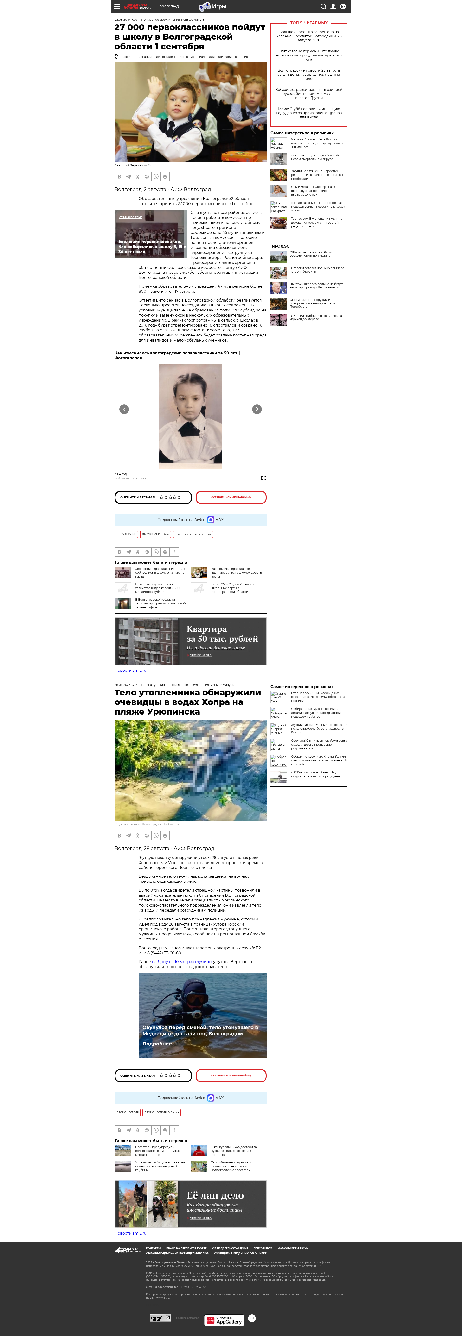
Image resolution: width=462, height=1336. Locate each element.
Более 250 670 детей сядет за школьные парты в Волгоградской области (233, 588)
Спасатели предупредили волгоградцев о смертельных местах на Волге (157, 1150)
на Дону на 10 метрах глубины (182, 961)
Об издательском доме (230, 1248)
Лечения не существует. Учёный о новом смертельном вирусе (316, 157)
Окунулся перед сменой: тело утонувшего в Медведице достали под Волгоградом (200, 1031)
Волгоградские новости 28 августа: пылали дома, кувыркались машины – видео (309, 74)
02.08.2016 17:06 (126, 19)
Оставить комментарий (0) (231, 497)
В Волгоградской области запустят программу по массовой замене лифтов (160, 603)
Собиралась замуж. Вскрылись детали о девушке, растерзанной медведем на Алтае (316, 712)
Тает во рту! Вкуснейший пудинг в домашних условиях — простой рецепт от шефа (316, 222)
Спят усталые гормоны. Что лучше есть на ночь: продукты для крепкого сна (309, 55)
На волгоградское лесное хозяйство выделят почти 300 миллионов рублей (157, 588)
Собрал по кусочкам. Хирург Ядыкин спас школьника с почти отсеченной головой (319, 760)
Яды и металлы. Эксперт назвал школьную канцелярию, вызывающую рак (315, 190)
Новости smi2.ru (131, 670)
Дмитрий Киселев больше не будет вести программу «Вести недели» (316, 285)
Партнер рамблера (187, 1318)
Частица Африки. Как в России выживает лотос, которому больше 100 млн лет (317, 143)
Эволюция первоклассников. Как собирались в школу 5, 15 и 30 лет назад (160, 572)
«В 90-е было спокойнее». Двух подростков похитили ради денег (316, 774)
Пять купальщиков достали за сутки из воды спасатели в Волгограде (234, 1150)
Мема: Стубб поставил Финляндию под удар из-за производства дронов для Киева (309, 113)
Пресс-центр (263, 1248)
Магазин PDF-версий (293, 1248)
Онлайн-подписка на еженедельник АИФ (177, 1253)
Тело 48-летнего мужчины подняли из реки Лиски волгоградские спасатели (231, 1166)
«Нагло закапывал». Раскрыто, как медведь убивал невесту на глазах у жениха (318, 206)
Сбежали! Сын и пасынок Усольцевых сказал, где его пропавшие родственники (319, 744)
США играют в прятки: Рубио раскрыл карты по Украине (312, 254)
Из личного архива (132, 478)
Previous (124, 409)
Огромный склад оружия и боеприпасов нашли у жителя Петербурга (312, 303)
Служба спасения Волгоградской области (147, 824)
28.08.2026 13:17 (126, 685)
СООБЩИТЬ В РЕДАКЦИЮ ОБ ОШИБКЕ (240, 1253)
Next (257, 409)
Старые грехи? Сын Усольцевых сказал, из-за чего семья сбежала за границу (318, 696)
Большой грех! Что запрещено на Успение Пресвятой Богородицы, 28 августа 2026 (309, 36)
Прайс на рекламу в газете (186, 1248)
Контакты (153, 1248)
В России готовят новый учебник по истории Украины (317, 270)
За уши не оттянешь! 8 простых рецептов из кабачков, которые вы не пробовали (319, 174)
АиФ (147, 165)
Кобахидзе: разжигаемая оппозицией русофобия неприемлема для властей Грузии (309, 94)
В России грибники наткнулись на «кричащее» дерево (316, 317)
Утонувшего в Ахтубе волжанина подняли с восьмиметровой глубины (160, 1166)
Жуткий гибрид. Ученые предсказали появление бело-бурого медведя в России (319, 728)
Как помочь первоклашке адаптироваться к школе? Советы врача (236, 572)
